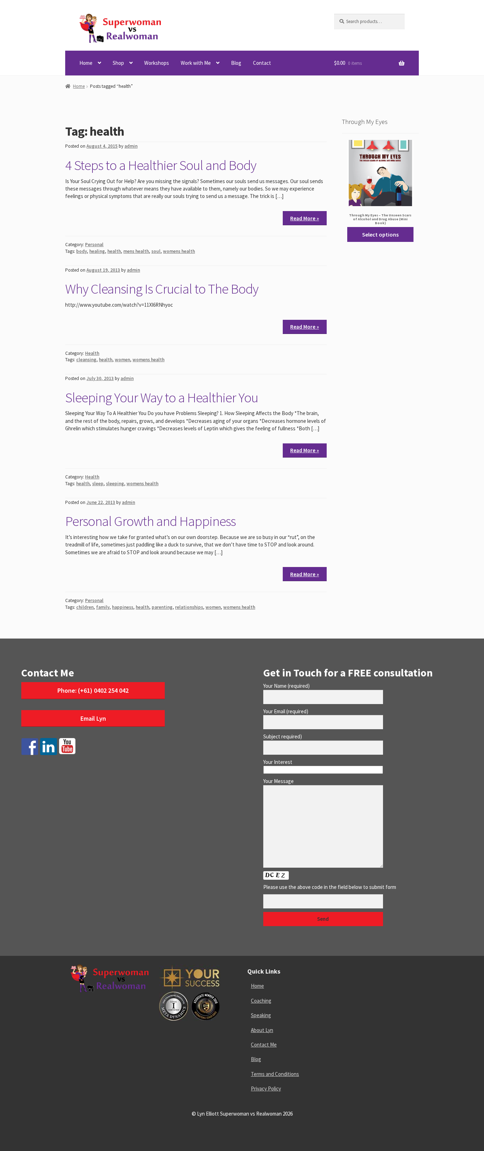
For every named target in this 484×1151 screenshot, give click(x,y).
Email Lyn (93, 718)
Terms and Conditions (275, 1074)
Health (92, 353)
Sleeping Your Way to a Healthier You (161, 397)
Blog (236, 62)
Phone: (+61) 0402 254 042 (93, 690)
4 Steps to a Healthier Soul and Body (160, 165)
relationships (189, 607)
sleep (97, 484)
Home (85, 62)
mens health (136, 251)
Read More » (304, 218)
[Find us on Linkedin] (48, 746)
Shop (118, 62)
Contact (262, 62)
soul (156, 251)
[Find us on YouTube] (67, 746)
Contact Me (264, 1044)
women (122, 360)
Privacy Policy (266, 1088)
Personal (94, 245)
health (114, 251)
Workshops (156, 62)
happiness (122, 607)
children (85, 607)
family (102, 607)
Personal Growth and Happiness (150, 521)
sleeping (115, 484)
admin (130, 146)
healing (97, 251)
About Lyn (262, 1030)
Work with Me (196, 62)
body (81, 251)
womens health (179, 251)
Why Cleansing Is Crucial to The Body (161, 288)
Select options (380, 234)
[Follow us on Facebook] (29, 746)
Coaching (261, 1000)
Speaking (261, 1015)
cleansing (86, 360)
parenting (162, 607)
